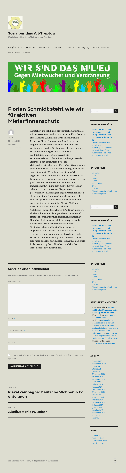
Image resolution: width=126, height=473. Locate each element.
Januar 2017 (97, 408)
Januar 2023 (97, 361)
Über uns (30, 47)
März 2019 (96, 395)
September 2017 (98, 402)
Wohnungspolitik (99, 194)
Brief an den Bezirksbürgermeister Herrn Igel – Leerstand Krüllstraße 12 (105, 335)
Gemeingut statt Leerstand (103, 148)
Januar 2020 (97, 387)
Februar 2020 (97, 384)
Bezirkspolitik (99, 47)
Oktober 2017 (97, 400)
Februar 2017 (97, 405)
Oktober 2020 (97, 377)
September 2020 (99, 379)
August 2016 (97, 415)
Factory (95, 178)
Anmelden (96, 436)
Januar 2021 (97, 371)
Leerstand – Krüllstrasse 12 (103, 344)
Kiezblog (96, 181)
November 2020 (98, 374)
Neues (94, 186)
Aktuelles (12, 144)
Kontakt (27, 53)
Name (11, 319)
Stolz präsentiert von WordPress (45, 461)
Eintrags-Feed (98, 438)
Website (12, 343)
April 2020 (96, 382)
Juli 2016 (95, 418)
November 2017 (98, 397)
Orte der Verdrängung (78, 47)
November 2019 (98, 392)
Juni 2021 (96, 366)
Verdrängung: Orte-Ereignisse (104, 191)
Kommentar (15, 282)
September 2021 (99, 364)
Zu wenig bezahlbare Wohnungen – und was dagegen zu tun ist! (101, 153)
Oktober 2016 (97, 410)
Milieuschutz (45, 47)
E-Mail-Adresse (16, 331)
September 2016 (98, 413)
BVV (94, 176)
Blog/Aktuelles (15, 47)
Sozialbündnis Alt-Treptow (32, 33)
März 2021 (96, 369)
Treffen (95, 189)
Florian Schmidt (14, 148)
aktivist (11, 137)
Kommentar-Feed (99, 441)
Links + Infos (14, 53)
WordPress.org (98, 443)
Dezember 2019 (98, 390)
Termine (59, 47)
